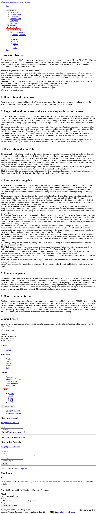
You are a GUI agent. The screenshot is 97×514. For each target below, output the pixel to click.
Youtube (9, 365)
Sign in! (23, 469)
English (17, 29)
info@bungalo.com (67, 512)
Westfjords (14, 21)
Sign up (4, 463)
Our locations (11, 10)
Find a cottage (11, 25)
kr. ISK (15, 48)
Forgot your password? (16, 432)
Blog (7, 368)
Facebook (9, 359)
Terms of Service (12, 381)
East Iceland (15, 16)
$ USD (15, 44)
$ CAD (15, 39)
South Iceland (15, 14)
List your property (12, 27)
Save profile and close (87, 510)
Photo (3, 503)
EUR (10, 37)
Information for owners (14, 379)
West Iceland (15, 12)
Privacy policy (11, 385)
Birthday (4, 494)
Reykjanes (14, 23)
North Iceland (15, 19)
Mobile (3, 498)
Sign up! (21, 437)
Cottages (9, 350)
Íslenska (22, 35)
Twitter (8, 361)
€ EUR (15, 42)
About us (9, 377)
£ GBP (15, 46)
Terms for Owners (12, 383)
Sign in (8, 6)
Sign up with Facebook (11, 447)
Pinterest (9, 363)
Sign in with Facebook (10, 423)
